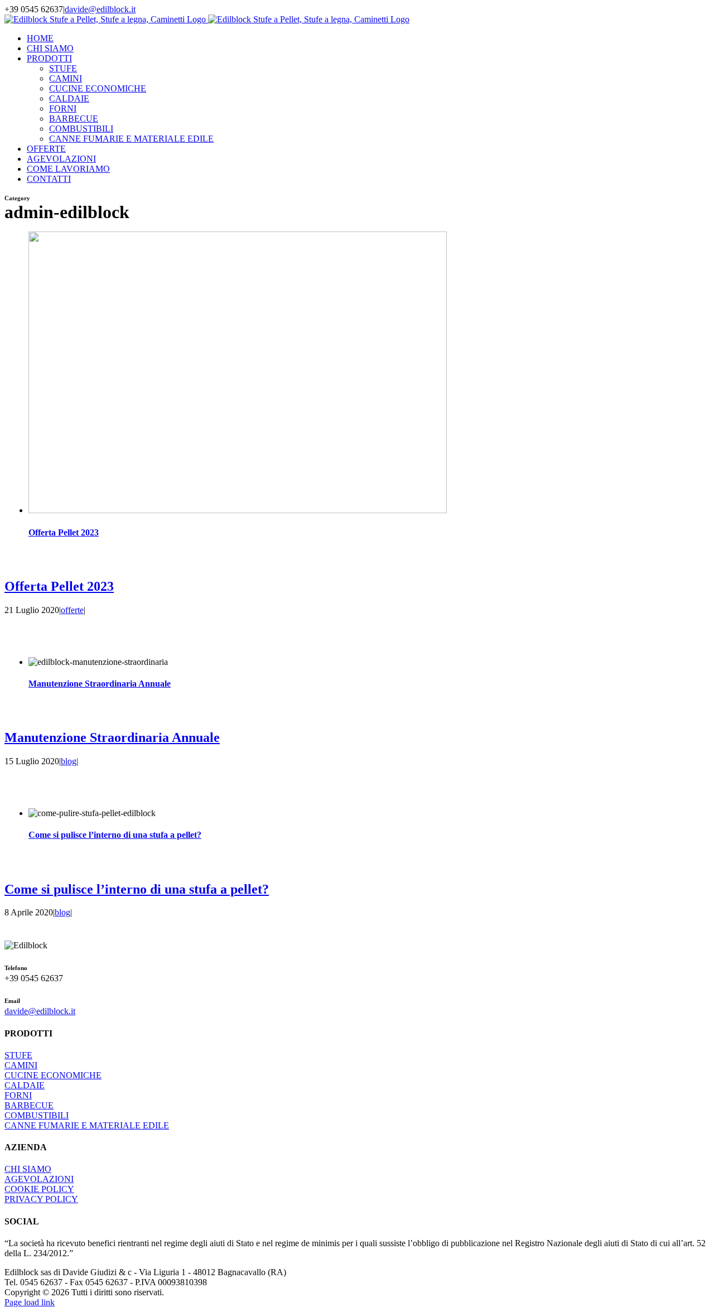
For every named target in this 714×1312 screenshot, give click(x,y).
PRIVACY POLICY (41, 1199)
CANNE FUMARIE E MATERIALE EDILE (86, 1125)
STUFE (18, 1055)
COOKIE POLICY (39, 1189)
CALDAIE (24, 1085)
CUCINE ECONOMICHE (53, 1075)
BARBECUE (29, 1105)
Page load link (29, 1302)
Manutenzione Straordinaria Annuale (99, 683)
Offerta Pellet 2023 (63, 532)
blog (68, 761)
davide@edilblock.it (100, 9)
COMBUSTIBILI (36, 1115)
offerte (72, 610)
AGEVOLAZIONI (39, 1179)
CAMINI (20, 1065)
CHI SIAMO (27, 1169)
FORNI (18, 1095)
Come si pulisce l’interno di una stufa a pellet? (114, 835)
